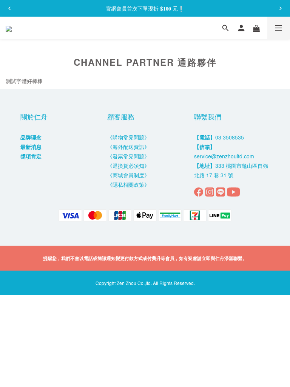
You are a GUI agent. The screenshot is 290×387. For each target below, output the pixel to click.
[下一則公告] (280, 8)
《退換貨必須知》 (128, 165)
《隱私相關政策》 (128, 184)
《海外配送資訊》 (128, 146)
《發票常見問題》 (128, 156)
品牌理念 (31, 137)
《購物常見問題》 (128, 137)
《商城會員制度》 (128, 175)
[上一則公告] (9, 8)
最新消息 (31, 146)
